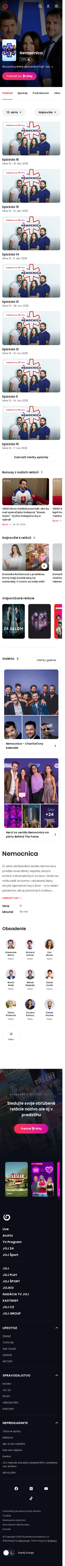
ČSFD (23, 59)
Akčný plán (9, 1472)
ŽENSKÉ (7, 1336)
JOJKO (8, 1287)
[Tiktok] (31, 1498)
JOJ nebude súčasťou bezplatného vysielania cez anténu (30, 1464)
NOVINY (7, 1384)
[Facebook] (16, 1488)
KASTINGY (10, 1300)
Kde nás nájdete (12, 1450)
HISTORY (8, 1361)
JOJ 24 (8, 1248)
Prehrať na (14, 76)
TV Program (12, 1242)
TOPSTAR (8, 1342)
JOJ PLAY (10, 1275)
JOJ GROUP (12, 1313)
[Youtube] (46, 1488)
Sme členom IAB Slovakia (16, 1524)
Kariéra (7, 1456)
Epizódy (23, 93)
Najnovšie (46, 112)
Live (6, 1229)
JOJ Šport (10, 1255)
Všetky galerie (46, 660)
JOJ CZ (8, 1307)
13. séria (12, 112)
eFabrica (52, 1540)
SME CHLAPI (9, 1349)
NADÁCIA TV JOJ (16, 1294)
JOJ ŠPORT (11, 1281)
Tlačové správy (12, 1431)
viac (47, 66)
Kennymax (24, 1540)
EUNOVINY (8, 1409)
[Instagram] (31, 1488)
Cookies (7, 1515)
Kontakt (7, 1529)
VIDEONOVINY (11, 1402)
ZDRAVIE (7, 1355)
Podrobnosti (41, 93)
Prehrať (26, 1128)
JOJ (6, 1268)
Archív (8, 1235)
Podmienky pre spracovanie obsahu (22, 1511)
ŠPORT (6, 1396)
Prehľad (7, 93)
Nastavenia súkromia (14, 1520)
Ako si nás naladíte (14, 1444)
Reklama (8, 1437)
